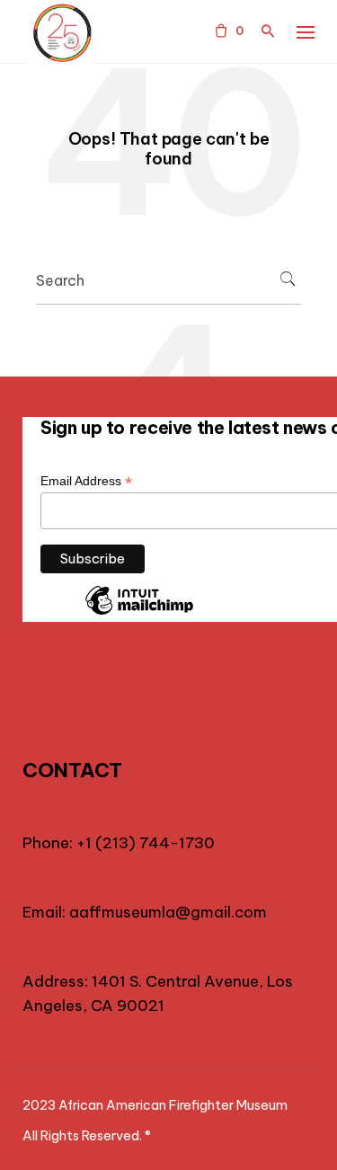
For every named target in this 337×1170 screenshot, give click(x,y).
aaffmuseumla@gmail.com (168, 912)
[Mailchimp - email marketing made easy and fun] (139, 614)
